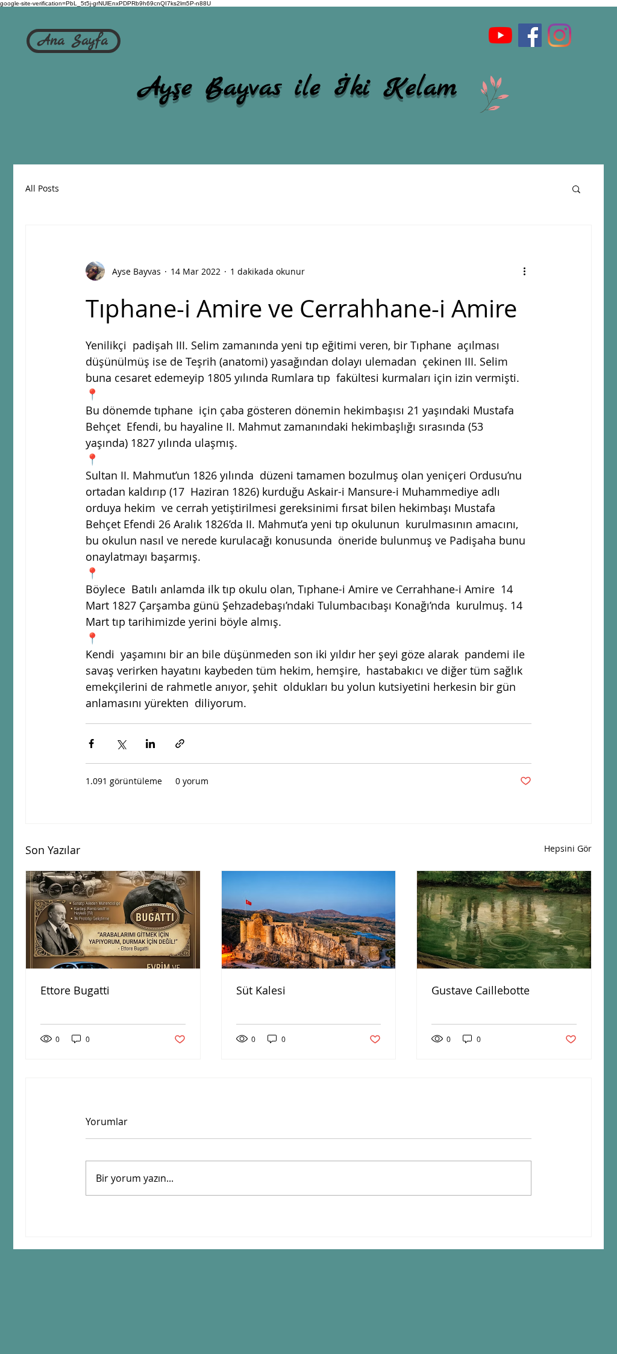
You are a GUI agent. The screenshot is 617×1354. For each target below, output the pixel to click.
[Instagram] (559, 35)
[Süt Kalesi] (309, 920)
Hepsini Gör (568, 848)
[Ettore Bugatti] (113, 920)
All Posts (42, 188)
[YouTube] (500, 35)
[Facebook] (530, 35)
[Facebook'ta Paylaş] (91, 743)
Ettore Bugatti (75, 990)
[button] (576, 188)
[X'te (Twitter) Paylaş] (121, 743)
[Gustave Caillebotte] (504, 920)
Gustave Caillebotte (480, 990)
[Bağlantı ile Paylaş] (180, 743)
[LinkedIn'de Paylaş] (150, 743)
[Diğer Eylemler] (524, 271)
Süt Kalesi (261, 990)
